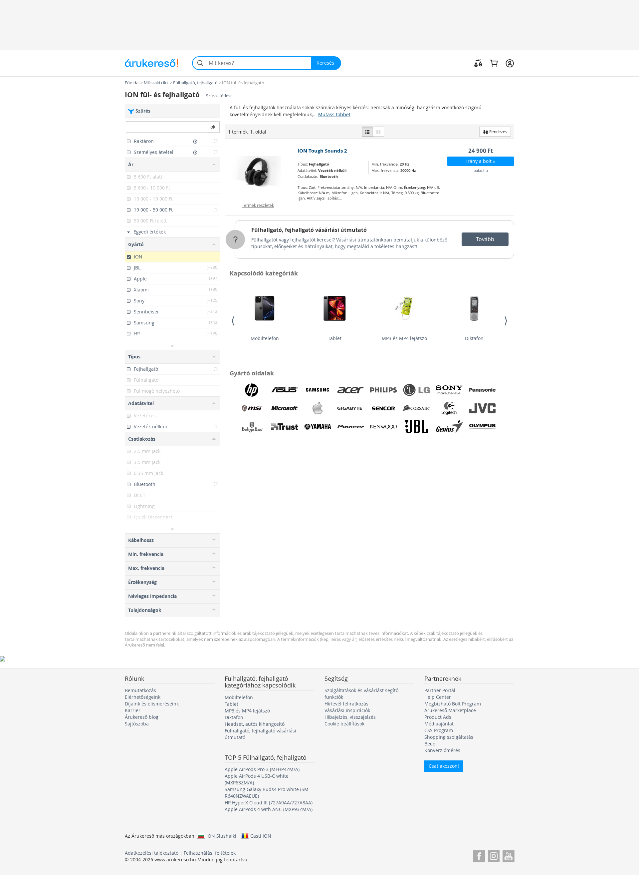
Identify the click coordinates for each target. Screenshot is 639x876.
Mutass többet (334, 114)
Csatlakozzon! (444, 766)
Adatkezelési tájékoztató (151, 853)
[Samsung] (317, 390)
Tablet (334, 338)
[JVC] (482, 408)
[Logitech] (449, 408)
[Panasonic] (482, 390)
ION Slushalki (221, 836)
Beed (430, 743)
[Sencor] (383, 408)
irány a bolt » (480, 161)
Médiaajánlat (439, 723)
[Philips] (383, 390)
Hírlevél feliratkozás (346, 703)
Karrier (132, 710)
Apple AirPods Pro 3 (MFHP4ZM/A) (262, 769)
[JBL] (416, 426)
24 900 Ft (480, 151)
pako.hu (481, 170)
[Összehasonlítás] (478, 63)
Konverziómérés (442, 750)
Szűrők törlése (219, 95)
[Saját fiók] (509, 63)
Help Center (437, 697)
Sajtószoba (137, 723)
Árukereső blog (141, 717)
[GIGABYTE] (350, 408)
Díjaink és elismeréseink (152, 703)
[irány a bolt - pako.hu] (261, 172)
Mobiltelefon (265, 338)
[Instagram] (494, 855)
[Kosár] (493, 63)
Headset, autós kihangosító (255, 724)
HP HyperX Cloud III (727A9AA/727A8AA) (269, 802)
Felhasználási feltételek (210, 853)
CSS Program (438, 730)
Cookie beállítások (344, 723)
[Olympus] (482, 426)
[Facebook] (479, 855)
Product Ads (437, 717)
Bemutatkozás (140, 690)
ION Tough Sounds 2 (322, 150)
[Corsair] (416, 408)
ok (212, 127)
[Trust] (284, 426)
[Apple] (317, 408)
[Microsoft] (284, 408)
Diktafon (474, 338)
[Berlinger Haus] (251, 426)
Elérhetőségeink (142, 697)
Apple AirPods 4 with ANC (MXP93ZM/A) (269, 809)
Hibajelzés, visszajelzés (350, 717)
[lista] (367, 132)
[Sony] (449, 390)
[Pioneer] (350, 426)
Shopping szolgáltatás (448, 737)
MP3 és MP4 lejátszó (404, 338)
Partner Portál (439, 690)
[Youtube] (508, 855)
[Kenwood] (383, 426)
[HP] (251, 390)
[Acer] (350, 390)
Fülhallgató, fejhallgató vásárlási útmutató (309, 229)
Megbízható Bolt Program (452, 703)
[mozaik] (378, 132)
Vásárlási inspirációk (347, 710)
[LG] (416, 390)
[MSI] (251, 408)
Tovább (485, 239)
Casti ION (260, 836)
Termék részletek (258, 205)
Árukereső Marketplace (450, 710)
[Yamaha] (317, 426)
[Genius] (449, 426)
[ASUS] (284, 390)
